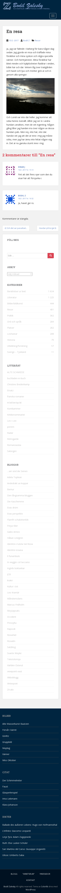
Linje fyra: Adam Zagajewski (16, 836)
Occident (11, 616)
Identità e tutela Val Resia (20, 543)
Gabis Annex (13, 531)
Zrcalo (10, 689)
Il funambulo (13, 556)
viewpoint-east (14, 671)
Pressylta (11, 622)
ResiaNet (11, 635)
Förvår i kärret (9, 729)
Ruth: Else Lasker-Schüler (15, 843)
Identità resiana (15, 550)
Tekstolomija (13, 659)
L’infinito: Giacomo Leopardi (16, 830)
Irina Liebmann (9, 798)
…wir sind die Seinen (17, 471)
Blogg (14, 874)
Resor (38, 40)
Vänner (5, 754)
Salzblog (11, 647)
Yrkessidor (45, 874)
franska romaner (15, 396)
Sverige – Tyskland (16, 352)
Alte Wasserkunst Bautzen (15, 723)
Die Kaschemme (15, 501)
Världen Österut (15, 665)
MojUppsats (13, 610)
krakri (10, 580)
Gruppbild (7, 742)
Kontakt (30, 880)
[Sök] (51, 255)
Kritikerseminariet (16, 414)
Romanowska (14, 445)
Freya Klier (12, 525)
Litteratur (12, 297)
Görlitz (5, 735)
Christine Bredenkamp (18, 384)
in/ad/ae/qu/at (14, 402)
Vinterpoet (12, 683)
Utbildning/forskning (17, 345)
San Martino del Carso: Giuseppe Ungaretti (23, 849)
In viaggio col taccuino (18, 562)
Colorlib (44, 886)
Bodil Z (26, 40)
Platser (10, 327)
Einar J (21, 167)
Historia (11, 339)
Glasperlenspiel (10, 792)
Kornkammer (13, 408)
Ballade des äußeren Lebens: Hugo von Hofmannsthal (29, 824)
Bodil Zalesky (9, 886)
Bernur (10, 489)
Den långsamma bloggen (20, 495)
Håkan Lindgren (15, 537)
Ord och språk (14, 321)
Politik (10, 315)
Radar (10, 432)
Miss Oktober (9, 760)
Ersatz (10, 390)
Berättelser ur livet (16, 291)
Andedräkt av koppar (17, 483)
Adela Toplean (14, 477)
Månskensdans (14, 598)
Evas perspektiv (15, 513)
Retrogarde (13, 438)
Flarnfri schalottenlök (17, 519)
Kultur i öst (12, 586)
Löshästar (12, 333)
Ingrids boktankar (16, 568)
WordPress (31, 889)
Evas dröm (12, 507)
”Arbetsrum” (28, 874)
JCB (9, 574)
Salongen (12, 451)
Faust (5, 786)
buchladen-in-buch (16, 378)
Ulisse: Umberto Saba (13, 855)
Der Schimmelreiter (12, 780)
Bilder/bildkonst (15, 303)
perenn (10, 426)
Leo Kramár (13, 592)
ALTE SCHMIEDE (15, 372)
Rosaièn (11, 641)
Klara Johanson (10, 804)
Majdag (6, 748)
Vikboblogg (12, 677)
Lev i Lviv (11, 420)
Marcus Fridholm (15, 604)
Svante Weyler (14, 653)
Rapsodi (11, 628)
